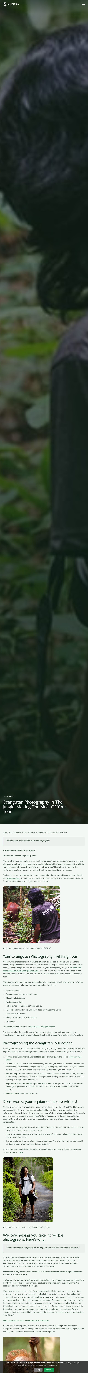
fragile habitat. (13, 878)
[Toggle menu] (83, 4)
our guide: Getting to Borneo (42, 1027)
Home (5, 832)
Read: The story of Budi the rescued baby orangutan (26, 1320)
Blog (10, 832)
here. (21, 1152)
